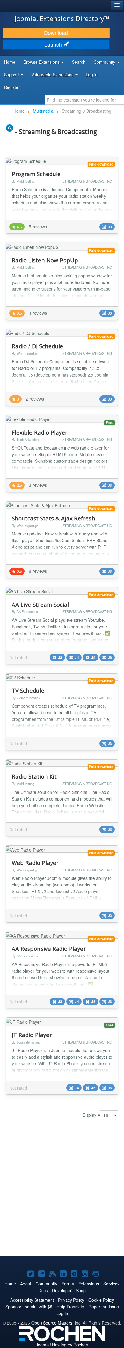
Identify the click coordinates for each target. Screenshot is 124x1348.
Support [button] (12, 75)
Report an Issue (103, 1307)
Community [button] (105, 62)
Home (9, 62)
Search (78, 62)
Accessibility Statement (32, 1300)
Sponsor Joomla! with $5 (28, 1307)
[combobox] (84, 100)
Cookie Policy (101, 1300)
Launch (54, 44)
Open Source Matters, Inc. (56, 1323)
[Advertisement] (62, 1189)
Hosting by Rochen (62, 1345)
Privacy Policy (71, 1300)
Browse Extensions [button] (42, 62)
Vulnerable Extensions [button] (53, 75)
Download (56, 32)
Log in (92, 75)
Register (12, 87)
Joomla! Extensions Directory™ (62, 18)
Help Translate (70, 1307)
